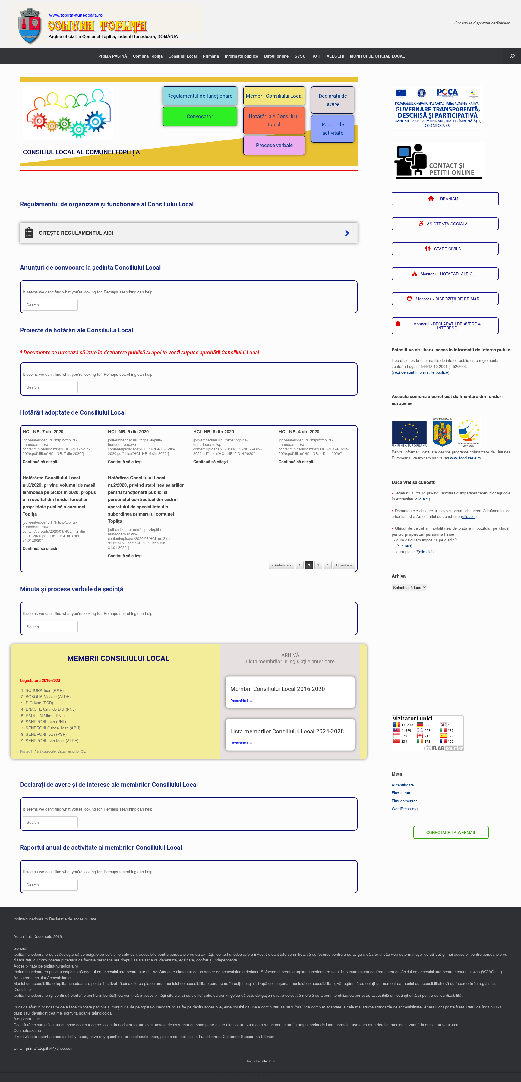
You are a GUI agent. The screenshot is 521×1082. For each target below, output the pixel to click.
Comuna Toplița (148, 56)
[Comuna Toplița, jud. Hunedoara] (107, 24)
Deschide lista (242, 700)
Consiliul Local (183, 56)
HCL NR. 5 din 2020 (213, 431)
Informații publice (241, 56)
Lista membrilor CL (71, 751)
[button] (512, 56)
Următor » (344, 565)
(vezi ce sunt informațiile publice (420, 372)
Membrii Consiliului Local (274, 96)
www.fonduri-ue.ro (465, 458)
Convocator (200, 116)
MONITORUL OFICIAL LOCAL (377, 56)
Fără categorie (45, 751)
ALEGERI (335, 56)
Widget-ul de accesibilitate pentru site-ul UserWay (123, 971)
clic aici (422, 499)
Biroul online (276, 56)
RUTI (315, 56)
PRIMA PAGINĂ (112, 56)
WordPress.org (405, 808)
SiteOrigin (268, 1060)
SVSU (300, 56)
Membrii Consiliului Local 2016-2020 (277, 689)
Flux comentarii (405, 801)
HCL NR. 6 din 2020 (128, 431)
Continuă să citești (40, 461)
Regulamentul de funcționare (199, 96)
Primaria (211, 56)
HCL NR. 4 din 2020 (299, 431)
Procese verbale (274, 145)
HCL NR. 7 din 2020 (43, 431)
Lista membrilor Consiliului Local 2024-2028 (287, 731)
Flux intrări (401, 792)
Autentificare (403, 785)
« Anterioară (281, 565)
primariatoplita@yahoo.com (50, 1048)
